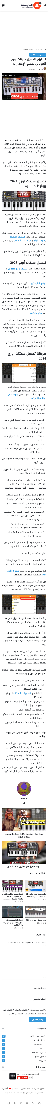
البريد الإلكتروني (39, 988)
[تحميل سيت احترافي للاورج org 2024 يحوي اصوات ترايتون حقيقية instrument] (12, 886)
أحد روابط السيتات (22, 693)
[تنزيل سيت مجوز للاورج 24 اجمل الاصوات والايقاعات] (35, 886)
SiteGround (24, 1096)
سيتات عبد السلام (22, 240)
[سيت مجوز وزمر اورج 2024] (35, 912)
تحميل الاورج (40, 1056)
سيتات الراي (39, 240)
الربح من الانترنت (38, 1052)
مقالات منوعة (39, 1044)
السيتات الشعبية (18, 237)
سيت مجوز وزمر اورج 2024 (36, 920)
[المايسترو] (31, 5)
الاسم (43, 977)
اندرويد (42, 1048)
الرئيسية (41, 49)
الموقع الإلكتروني (39, 999)
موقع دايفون (36, 313)
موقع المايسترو (38, 283)
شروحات (41, 1060)
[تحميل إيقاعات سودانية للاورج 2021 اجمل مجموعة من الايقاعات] (12, 912)
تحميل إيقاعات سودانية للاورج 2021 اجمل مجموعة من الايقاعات (13, 922)
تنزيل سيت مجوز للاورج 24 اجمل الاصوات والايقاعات (36, 895)
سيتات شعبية (39, 1040)
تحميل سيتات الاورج (30, 49)
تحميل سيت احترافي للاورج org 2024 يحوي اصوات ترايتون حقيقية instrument (12, 896)
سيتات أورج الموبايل (17, 269)
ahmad (41, 69)
